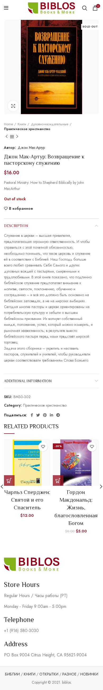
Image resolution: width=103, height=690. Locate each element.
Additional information (28, 381)
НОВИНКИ (89, 674)
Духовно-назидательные (49, 124)
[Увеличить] (13, 106)
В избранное (21, 208)
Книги (22, 124)
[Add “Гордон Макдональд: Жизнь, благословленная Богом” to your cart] (58, 480)
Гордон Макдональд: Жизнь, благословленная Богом (76, 508)
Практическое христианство (27, 129)
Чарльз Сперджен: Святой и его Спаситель (27, 500)
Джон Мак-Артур (31, 147)
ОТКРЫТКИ (48, 674)
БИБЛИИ (12, 674)
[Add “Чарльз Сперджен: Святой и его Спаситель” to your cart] (9, 480)
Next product (17, 136)
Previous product (6, 136)
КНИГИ (29, 674)
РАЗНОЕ (69, 674)
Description (16, 226)
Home (8, 124)
